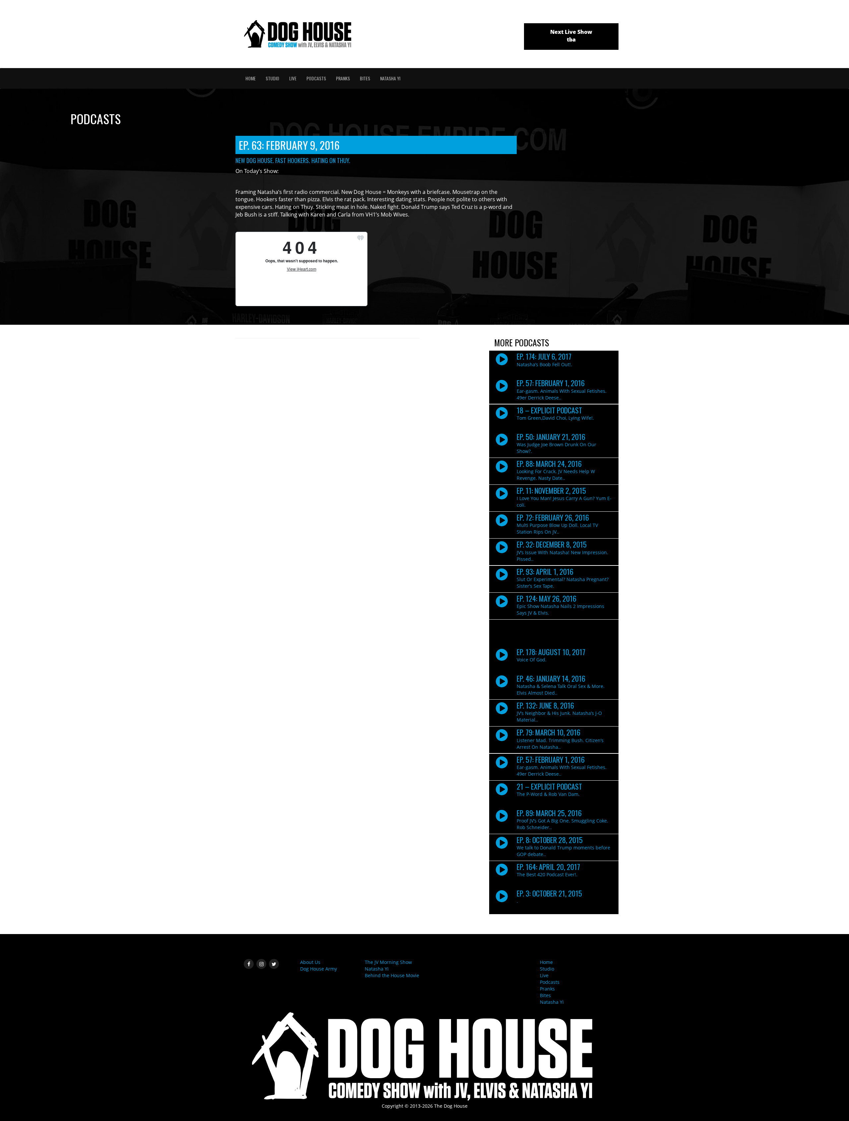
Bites (365, 78)
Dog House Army (318, 969)
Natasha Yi (390, 78)
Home (250, 78)
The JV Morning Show (388, 962)
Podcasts (316, 78)
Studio (272, 78)
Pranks (343, 78)
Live (292, 78)
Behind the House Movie (392, 975)
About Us (310, 962)
